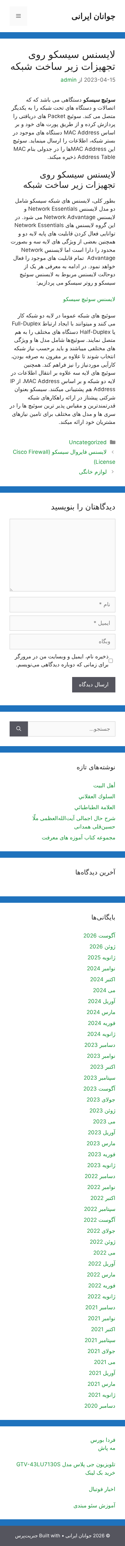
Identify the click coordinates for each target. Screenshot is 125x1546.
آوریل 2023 (101, 1132)
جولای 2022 (101, 1231)
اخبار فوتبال (102, 1489)
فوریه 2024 (101, 1023)
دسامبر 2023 (99, 1045)
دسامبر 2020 (99, 1406)
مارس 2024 (101, 1012)
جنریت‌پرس (26, 1535)
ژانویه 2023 (101, 1165)
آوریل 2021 (102, 1373)
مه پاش (106, 1448)
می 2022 (104, 1252)
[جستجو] (19, 729)
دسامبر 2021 (100, 1307)
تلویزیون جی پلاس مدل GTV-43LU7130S (65, 1464)
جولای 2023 (101, 1099)
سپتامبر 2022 (99, 1209)
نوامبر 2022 (101, 1187)
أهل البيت (104, 785)
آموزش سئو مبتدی (94, 1505)
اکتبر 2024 (102, 979)
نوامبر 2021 (101, 1318)
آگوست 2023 (99, 1088)
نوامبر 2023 (101, 1056)
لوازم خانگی (93, 472)
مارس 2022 (101, 1274)
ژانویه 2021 (101, 1395)
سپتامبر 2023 (99, 1078)
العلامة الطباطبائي (94, 807)
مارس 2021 (101, 1384)
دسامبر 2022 (100, 1176)
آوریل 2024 (101, 1001)
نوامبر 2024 (101, 968)
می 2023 (104, 1121)
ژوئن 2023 (102, 1110)
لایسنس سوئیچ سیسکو (89, 299)
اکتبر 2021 (103, 1329)
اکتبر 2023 (102, 1067)
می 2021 (104, 1362)
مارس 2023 (101, 1143)
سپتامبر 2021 (100, 1340)
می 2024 (104, 990)
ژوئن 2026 (102, 946)
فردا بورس (102, 1440)
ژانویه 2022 (101, 1296)
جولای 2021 (101, 1351)
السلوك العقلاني (97, 796)
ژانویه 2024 (101, 1034)
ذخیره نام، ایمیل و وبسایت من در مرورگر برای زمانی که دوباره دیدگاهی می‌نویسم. (62, 660)
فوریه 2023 (101, 1154)
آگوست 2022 (99, 1220)
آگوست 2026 (99, 935)
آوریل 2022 (101, 1263)
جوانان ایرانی (93, 16)
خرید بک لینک (100, 1472)
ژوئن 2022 (102, 1242)
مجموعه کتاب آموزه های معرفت (78, 837)
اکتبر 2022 (102, 1198)
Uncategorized (88, 442)
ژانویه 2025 (101, 957)
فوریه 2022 (101, 1285)
